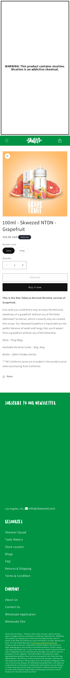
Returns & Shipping (18, 568)
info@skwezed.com (41, 508)
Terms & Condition (17, 576)
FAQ (8, 561)
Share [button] (9, 376)
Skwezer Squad (15, 532)
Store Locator (14, 547)
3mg (10, 251)
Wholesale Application (20, 614)
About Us (11, 600)
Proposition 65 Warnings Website (44, 643)
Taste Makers (14, 539)
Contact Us (12, 607)
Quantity (7, 258)
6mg (24, 251)
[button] (7, 140)
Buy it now (35, 287)
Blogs (9, 554)
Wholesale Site (15, 621)
